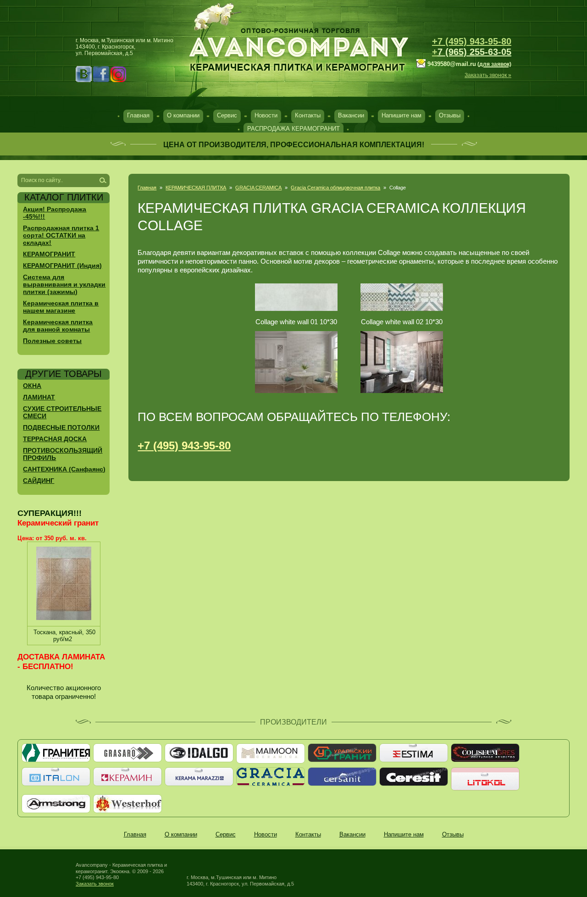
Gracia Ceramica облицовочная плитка (335, 187)
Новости (266, 115)
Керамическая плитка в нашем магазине (61, 306)
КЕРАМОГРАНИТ (49, 254)
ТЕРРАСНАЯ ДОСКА (55, 439)
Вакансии (351, 115)
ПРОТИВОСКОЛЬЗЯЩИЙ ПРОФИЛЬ (62, 454)
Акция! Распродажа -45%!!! (54, 212)
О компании (183, 115)
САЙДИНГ (38, 480)
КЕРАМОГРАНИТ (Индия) (62, 265)
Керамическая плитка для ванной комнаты (58, 325)
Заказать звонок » (488, 75)
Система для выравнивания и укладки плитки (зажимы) (64, 284)
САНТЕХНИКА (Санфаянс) (64, 469)
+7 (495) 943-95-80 (471, 41)
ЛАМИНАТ (39, 397)
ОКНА (32, 385)
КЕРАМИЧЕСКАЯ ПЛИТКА (196, 187)
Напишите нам (401, 115)
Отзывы (449, 115)
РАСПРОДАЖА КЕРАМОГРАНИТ (293, 128)
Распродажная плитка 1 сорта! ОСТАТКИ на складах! (61, 235)
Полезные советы (52, 340)
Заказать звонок (95, 883)
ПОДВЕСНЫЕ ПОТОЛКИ (61, 427)
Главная (138, 115)
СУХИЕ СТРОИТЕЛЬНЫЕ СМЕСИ (62, 412)
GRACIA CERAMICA (258, 187)
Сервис (227, 115)
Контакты (308, 115)
